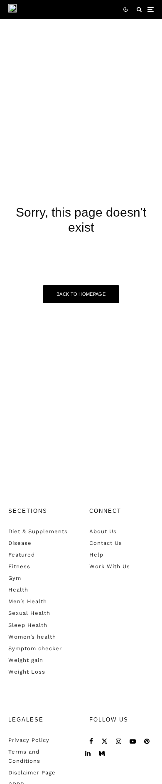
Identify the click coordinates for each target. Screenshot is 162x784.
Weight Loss (26, 672)
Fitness (19, 566)
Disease (20, 543)
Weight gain (25, 660)
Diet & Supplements (38, 531)
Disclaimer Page (32, 772)
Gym (14, 578)
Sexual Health (29, 613)
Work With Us (109, 566)
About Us (103, 531)
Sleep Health (27, 625)
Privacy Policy (28, 740)
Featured (21, 555)
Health (18, 590)
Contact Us (105, 543)
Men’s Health (27, 601)
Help (96, 555)
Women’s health (32, 637)
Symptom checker (35, 648)
